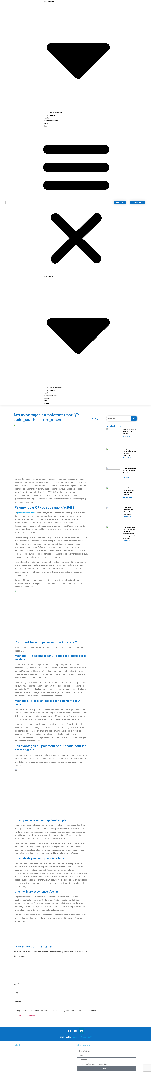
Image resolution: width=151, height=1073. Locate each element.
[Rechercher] (134, 418)
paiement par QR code (27, 513)
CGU (90, 1037)
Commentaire (20, 956)
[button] (76, 202)
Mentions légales (79, 1037)
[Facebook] (69, 1031)
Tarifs (46, 393)
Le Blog (47, 398)
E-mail (17, 993)
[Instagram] (75, 1031)
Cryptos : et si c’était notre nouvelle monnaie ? (129, 431)
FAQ (45, 401)
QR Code (52, 115)
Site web (17, 1002)
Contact (47, 129)
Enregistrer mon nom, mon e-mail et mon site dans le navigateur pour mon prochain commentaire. (57, 1010)
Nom (16, 984)
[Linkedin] (81, 1031)
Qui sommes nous (51, 121)
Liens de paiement (55, 113)
